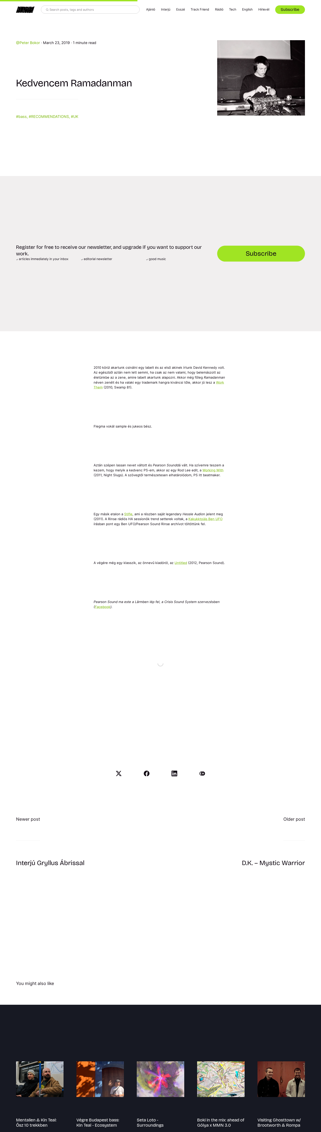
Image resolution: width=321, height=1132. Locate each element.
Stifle (128, 514)
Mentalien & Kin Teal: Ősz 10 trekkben (36, 1122)
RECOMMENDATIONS (50, 116)
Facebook (102, 607)
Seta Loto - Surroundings (150, 1122)
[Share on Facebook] (146, 773)
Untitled (181, 563)
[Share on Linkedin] (174, 773)
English (247, 9)
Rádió (219, 9)
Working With (213, 470)
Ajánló (150, 9)
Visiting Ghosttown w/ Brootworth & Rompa (279, 1122)
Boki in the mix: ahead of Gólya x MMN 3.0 (220, 1122)
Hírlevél (263, 9)
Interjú (165, 9)
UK (75, 116)
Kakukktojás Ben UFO (205, 519)
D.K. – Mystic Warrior (273, 863)
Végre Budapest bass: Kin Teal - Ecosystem (97, 1122)
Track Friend (200, 9)
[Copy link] (202, 773)
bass (22, 116)
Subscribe (290, 9)
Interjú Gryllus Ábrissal (50, 863)
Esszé (180, 9)
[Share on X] (119, 773)
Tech (232, 9)
